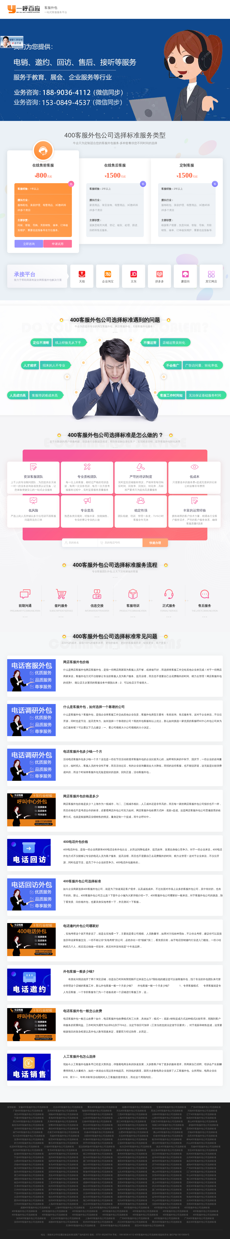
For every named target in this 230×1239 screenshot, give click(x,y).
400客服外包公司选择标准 (136, 1207)
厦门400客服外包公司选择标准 (98, 1160)
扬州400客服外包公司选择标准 (63, 1153)
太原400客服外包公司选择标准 (132, 1128)
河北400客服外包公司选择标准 (131, 1110)
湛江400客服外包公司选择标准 (29, 1175)
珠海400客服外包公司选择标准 (98, 1171)
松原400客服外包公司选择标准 (24, 1146)
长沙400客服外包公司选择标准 (167, 1167)
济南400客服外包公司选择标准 (202, 1132)
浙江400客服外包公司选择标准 (131, 1121)
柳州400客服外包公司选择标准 (98, 1178)
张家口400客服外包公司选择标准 (168, 1124)
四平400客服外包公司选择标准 (98, 1142)
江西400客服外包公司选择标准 (132, 1114)
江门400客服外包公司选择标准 (201, 1171)
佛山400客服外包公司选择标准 (168, 1132)
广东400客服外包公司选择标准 (206, 1106)
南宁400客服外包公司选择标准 (28, 1132)
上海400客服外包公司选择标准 (132, 1117)
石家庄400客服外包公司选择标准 (167, 1121)
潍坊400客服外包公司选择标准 (132, 1164)
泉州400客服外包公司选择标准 (167, 1160)
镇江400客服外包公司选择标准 (98, 1153)
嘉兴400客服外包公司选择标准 (98, 1157)
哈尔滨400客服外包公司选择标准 (29, 1135)
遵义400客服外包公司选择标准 (167, 1182)
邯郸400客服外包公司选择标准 (63, 1124)
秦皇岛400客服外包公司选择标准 (28, 1124)
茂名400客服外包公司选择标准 (63, 1175)
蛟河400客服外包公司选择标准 (167, 1139)
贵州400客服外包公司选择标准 (62, 1110)
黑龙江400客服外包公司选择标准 (167, 1110)
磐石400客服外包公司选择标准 (63, 1142)
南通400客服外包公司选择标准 (131, 1149)
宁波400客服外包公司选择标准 (29, 1157)
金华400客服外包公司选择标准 (167, 1157)
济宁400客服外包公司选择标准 (167, 1164)
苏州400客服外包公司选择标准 (97, 1149)
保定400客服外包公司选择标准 (132, 1124)
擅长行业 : (23, 200)
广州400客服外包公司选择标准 (201, 1167)
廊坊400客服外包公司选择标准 (63, 1128)
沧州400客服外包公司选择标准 (29, 1128)
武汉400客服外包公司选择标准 (132, 1167)
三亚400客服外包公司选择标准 (63, 1182)
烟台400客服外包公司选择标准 (98, 1164)
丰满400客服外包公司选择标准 (98, 1139)
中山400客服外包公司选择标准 (201, 1175)
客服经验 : (24, 188)
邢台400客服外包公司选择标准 (98, 1124)
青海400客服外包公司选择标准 (63, 1117)
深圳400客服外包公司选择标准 (63, 1171)
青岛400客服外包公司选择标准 (63, 1164)
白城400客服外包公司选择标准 (59, 1146)
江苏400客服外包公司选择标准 (98, 1114)
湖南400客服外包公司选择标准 (63, 1114)
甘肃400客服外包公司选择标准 (171, 1106)
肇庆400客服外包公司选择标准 (98, 1175)
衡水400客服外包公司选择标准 (98, 1128)
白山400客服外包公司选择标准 (201, 1142)
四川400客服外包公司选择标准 (28, 1121)
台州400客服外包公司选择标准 (201, 1157)
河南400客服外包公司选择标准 (202, 1110)
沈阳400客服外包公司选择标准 (99, 1135)
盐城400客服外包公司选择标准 (29, 1153)
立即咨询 (29, 244)
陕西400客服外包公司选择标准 (201, 1117)
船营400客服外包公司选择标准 (63, 1139)
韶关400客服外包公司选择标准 (29, 1171)
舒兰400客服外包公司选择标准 (29, 1142)
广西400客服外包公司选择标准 (28, 1110)
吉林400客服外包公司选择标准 (167, 1114)
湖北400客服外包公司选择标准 (29, 1114)
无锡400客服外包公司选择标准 (64, 1135)
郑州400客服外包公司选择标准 (63, 1167)
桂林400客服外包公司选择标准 (132, 1178)
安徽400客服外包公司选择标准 (33, 1106)
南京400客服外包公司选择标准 (171, 1146)
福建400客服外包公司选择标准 (137, 1106)
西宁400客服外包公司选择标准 (63, 1189)
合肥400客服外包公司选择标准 (133, 1132)
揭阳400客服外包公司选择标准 (29, 1178)
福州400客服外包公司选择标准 (63, 1160)
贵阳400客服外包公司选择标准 (132, 1182)
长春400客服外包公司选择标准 (99, 1132)
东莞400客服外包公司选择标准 (167, 1175)
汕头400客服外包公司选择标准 (132, 1171)
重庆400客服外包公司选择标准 (102, 1106)
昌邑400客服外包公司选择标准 (202, 1135)
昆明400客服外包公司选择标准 (201, 1128)
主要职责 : (23, 220)
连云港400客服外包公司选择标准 (167, 1149)
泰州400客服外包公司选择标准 (132, 1153)
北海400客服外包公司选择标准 (167, 1178)
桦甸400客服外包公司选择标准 (201, 1139)
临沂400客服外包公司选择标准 (29, 1167)
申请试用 (57, 244)
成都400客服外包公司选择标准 (98, 1182)
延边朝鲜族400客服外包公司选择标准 (97, 1146)
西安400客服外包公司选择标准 (201, 1185)
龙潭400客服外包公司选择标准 (29, 1139)
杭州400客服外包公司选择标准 (201, 1153)
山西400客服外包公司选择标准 (167, 1117)
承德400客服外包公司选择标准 (203, 1124)
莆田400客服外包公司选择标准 (132, 1160)
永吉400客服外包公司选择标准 (132, 1139)
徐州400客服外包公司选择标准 (28, 1149)
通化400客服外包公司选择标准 (167, 1142)
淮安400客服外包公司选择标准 (202, 1149)
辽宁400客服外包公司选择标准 (201, 1114)
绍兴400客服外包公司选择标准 (132, 1157)
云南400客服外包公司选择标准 (97, 1121)
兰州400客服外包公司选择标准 (29, 1189)
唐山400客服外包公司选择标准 (202, 1121)
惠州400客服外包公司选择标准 (132, 1175)
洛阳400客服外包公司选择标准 (98, 1167)
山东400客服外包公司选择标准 (98, 1117)
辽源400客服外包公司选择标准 (132, 1142)
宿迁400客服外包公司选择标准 (167, 1153)
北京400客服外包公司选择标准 (68, 1106)
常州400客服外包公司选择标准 (167, 1128)
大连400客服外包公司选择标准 (133, 1135)
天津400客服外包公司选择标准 (62, 1121)
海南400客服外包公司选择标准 (97, 1110)
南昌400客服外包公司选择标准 (201, 1160)
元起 (49, 176)
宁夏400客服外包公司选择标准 (29, 1117)
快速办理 (155, 543)
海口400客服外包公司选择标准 (201, 1178)
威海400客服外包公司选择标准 (201, 1164)
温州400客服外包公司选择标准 (63, 1157)
